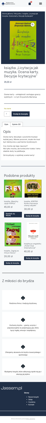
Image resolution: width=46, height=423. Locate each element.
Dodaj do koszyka (20, 114)
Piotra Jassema (30, 419)
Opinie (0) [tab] (16, 124)
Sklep (30, 400)
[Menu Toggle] (40, 3)
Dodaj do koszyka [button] (32, 216)
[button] (33, 25)
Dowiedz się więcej (10, 214)
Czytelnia (31, 402)
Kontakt (31, 405)
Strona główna (7, 14)
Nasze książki (34, 397)
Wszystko (17, 14)
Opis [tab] (6, 124)
